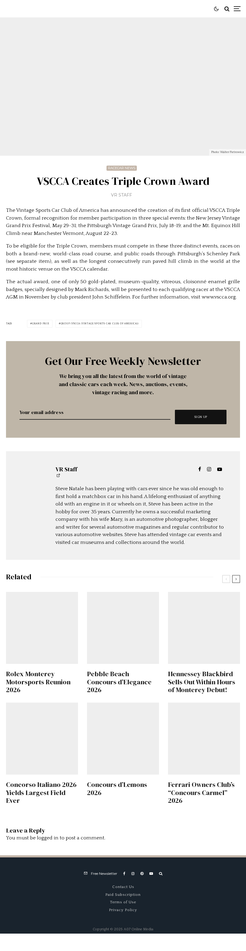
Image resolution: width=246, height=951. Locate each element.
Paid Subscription (123, 894)
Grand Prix (40, 323)
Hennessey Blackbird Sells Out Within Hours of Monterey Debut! (201, 682)
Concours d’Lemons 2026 (117, 788)
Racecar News (121, 168)
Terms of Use (123, 902)
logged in (47, 838)
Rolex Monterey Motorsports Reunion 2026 (38, 682)
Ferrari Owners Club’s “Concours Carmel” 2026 (201, 792)
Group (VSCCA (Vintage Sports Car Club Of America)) (100, 323)
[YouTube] (151, 873)
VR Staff (121, 195)
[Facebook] (124, 873)
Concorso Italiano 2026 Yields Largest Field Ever (41, 792)
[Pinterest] (141, 873)
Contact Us (123, 887)
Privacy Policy (123, 910)
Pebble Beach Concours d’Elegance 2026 (119, 682)
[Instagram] (132, 873)
